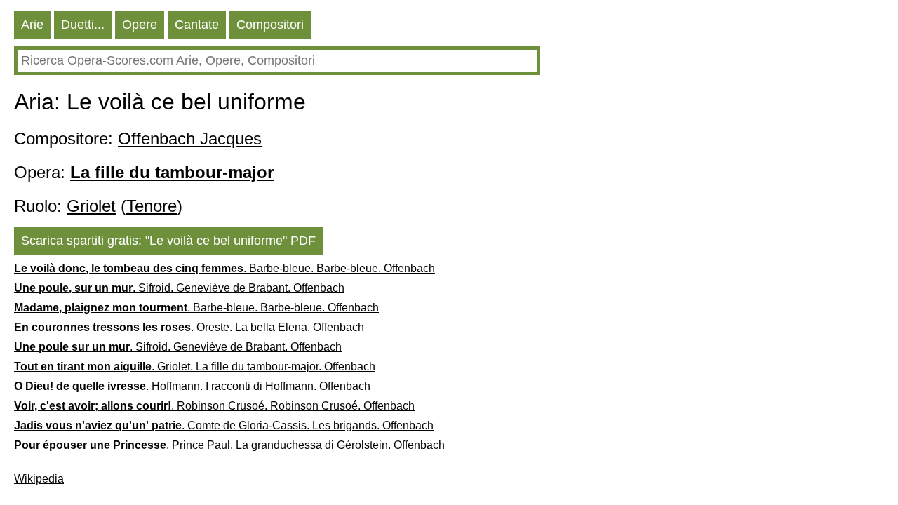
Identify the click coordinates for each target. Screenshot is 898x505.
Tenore (151, 205)
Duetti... (83, 25)
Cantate (197, 25)
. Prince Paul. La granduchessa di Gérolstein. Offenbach (229, 445)
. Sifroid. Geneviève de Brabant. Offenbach (179, 288)
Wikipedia (39, 479)
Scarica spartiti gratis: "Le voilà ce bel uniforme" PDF (168, 241)
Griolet (91, 205)
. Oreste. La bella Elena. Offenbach (189, 327)
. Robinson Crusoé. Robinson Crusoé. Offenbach (214, 406)
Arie (32, 25)
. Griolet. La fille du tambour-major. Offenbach (194, 366)
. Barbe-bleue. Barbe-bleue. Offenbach (224, 268)
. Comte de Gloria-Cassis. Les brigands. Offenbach (224, 425)
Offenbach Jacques (190, 138)
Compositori (270, 25)
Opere (139, 25)
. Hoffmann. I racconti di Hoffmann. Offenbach (192, 386)
